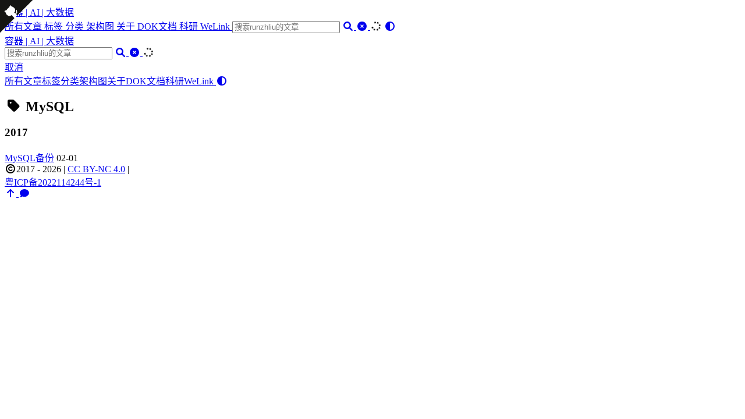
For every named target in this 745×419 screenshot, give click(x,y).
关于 (126, 26)
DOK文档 (158, 26)
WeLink (216, 26)
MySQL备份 (29, 158)
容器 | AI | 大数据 (39, 12)
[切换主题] (390, 26)
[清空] (363, 26)
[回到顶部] (12, 193)
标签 (54, 26)
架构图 (101, 26)
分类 (75, 26)
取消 (14, 67)
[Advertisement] (372, 280)
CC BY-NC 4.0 (96, 169)
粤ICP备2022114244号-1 (53, 182)
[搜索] (349, 26)
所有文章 (23, 81)
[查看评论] (24, 193)
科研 (189, 26)
